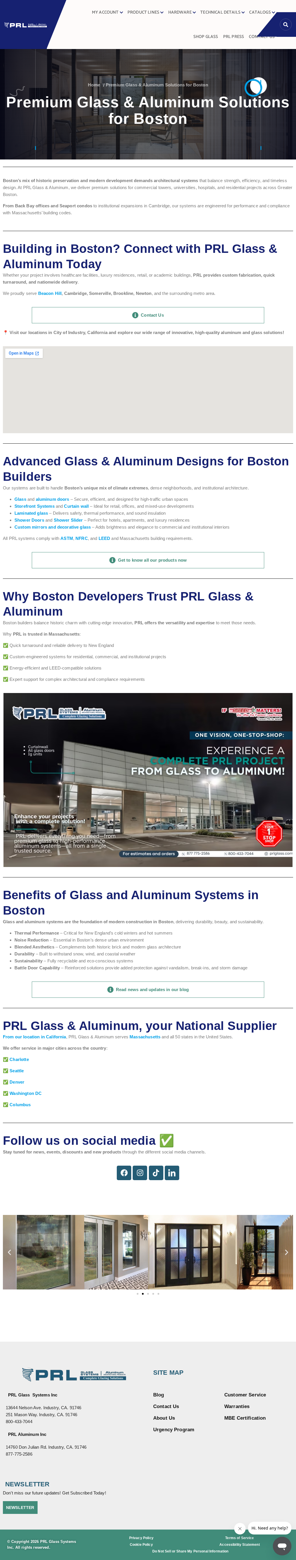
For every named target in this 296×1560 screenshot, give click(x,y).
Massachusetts (145, 1036)
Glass (20, 499)
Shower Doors (29, 520)
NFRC (81, 538)
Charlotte (19, 1059)
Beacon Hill (50, 293)
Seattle (17, 1070)
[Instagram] (140, 1173)
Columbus (20, 1104)
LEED (104, 538)
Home (94, 84)
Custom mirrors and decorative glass (52, 527)
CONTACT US (262, 36)
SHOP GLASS (205, 36)
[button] (9, 1252)
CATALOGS (260, 12)
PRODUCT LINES (143, 12)
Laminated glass (31, 513)
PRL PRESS (233, 36)
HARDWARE (180, 12)
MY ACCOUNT (105, 12)
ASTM (66, 538)
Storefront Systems (34, 506)
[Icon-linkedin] (172, 1173)
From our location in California (34, 1036)
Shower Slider (68, 520)
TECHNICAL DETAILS (220, 12)
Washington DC (26, 1093)
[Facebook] (124, 1173)
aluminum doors (52, 499)
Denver (17, 1082)
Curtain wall (76, 506)
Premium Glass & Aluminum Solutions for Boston (157, 84)
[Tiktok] (156, 1173)
